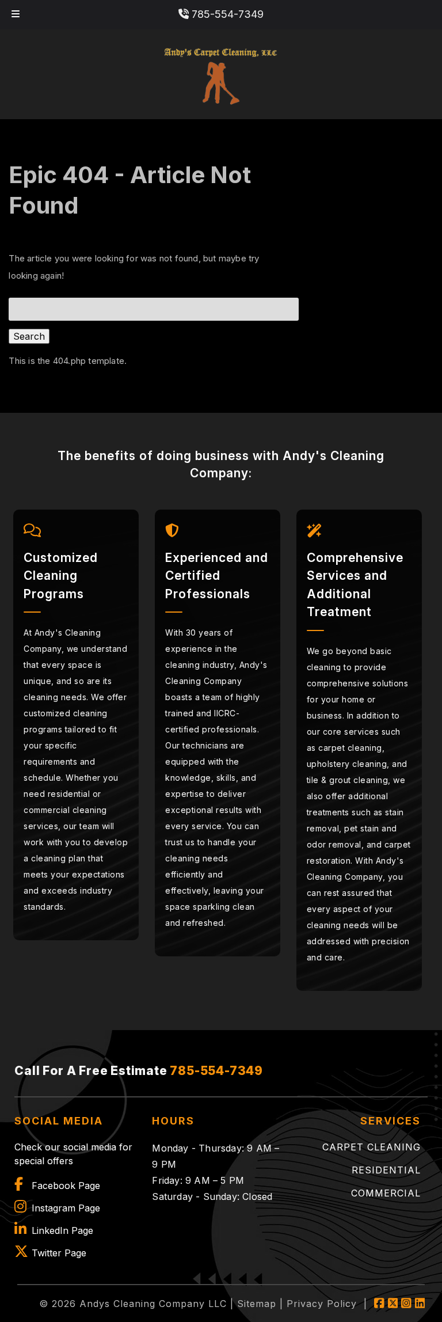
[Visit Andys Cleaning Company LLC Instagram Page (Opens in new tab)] (406, 1303)
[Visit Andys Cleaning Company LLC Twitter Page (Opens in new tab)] (393, 1303)
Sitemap (256, 1303)
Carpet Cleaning (371, 1147)
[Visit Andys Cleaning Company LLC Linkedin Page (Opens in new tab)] (420, 1303)
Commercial (386, 1193)
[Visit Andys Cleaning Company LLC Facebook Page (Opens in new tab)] (379, 1303)
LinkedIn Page (62, 1230)
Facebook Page (66, 1185)
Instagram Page (66, 1208)
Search (29, 336)
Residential (386, 1170)
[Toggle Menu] (15, 14)
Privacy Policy (322, 1303)
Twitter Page (59, 1253)
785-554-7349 (226, 14)
